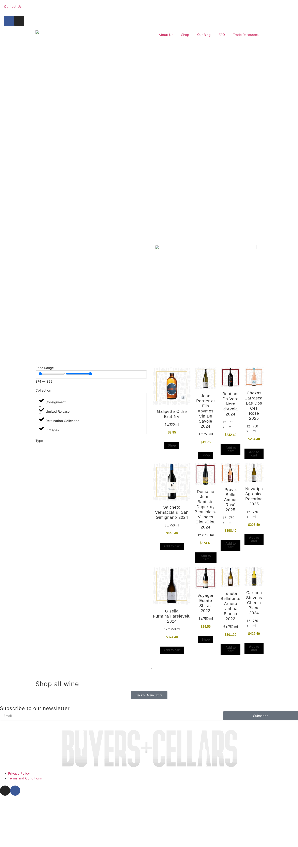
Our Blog (204, 35)
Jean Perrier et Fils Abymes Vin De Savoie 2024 (205, 411)
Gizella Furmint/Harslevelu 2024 (172, 616)
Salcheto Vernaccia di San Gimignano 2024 (172, 512)
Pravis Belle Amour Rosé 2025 (230, 499)
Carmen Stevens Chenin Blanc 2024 (254, 602)
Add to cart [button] (230, 449)
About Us (166, 35)
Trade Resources (245, 35)
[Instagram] (19, 21)
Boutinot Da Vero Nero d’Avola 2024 (230, 404)
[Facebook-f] (9, 21)
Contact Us (12, 6)
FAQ (222, 35)
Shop (185, 35)
